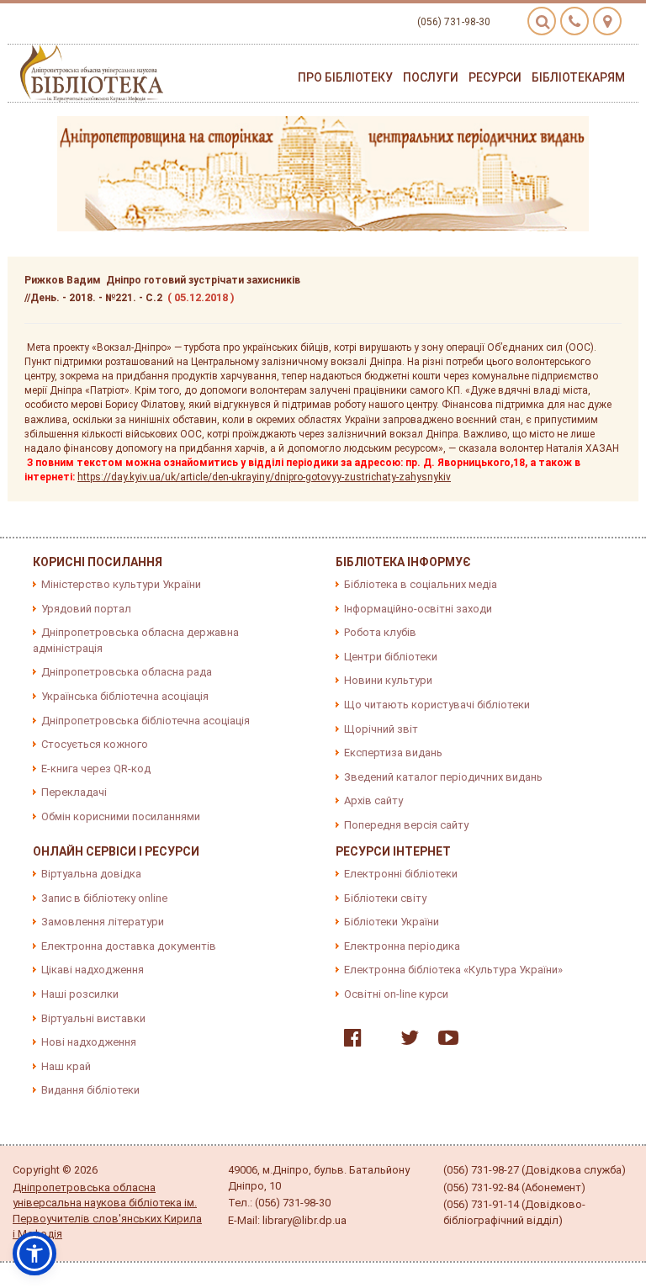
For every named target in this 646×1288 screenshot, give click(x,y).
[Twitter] (405, 1041)
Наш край (66, 1066)
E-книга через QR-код (96, 768)
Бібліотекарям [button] (578, 77)
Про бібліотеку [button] (345, 77)
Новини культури (388, 680)
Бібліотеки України (391, 921)
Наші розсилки (80, 994)
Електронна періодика (402, 946)
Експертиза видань (393, 752)
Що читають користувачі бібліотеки (437, 704)
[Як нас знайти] (607, 21)
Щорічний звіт (381, 729)
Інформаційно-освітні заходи (418, 608)
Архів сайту (373, 800)
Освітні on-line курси (396, 994)
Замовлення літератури (102, 921)
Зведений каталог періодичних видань (443, 777)
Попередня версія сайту (406, 825)
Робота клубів (380, 632)
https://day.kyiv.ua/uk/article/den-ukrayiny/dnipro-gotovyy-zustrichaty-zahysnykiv (264, 477)
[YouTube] (444, 1041)
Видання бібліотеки (90, 1090)
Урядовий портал (86, 608)
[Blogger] (377, 1041)
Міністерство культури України (121, 584)
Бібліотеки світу (385, 898)
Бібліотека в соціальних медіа (420, 584)
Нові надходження (88, 1042)
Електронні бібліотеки (401, 873)
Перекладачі (74, 792)
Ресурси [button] (495, 77)
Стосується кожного (94, 744)
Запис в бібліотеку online (104, 898)
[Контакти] (574, 21)
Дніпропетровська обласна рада (126, 671)
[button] (34, 1253)
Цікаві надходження (92, 969)
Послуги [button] (430, 77)
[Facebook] (349, 1041)
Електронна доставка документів (128, 946)
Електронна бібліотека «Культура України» (453, 969)
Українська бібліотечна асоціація (125, 696)
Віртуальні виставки (93, 1018)
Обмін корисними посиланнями (120, 816)
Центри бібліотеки (390, 656)
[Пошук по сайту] (541, 21)
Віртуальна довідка (91, 873)
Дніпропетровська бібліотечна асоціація (145, 720)
